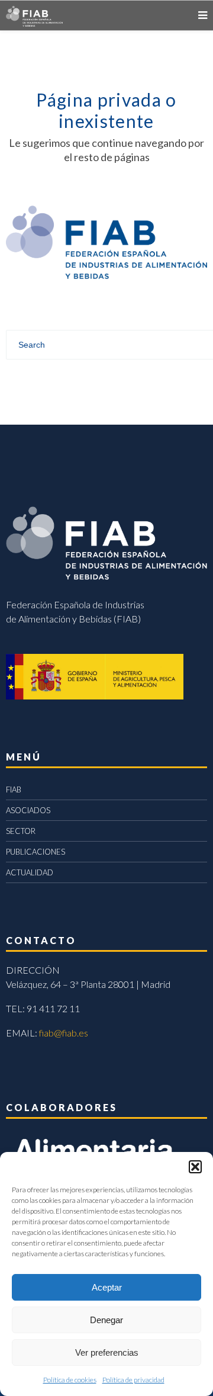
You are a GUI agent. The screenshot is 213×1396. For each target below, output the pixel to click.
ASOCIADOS (28, 810)
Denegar (106, 1320)
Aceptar (107, 1287)
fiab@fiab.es (63, 1032)
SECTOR (21, 831)
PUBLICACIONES (35, 851)
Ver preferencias (106, 1352)
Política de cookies (69, 1379)
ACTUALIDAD (29, 872)
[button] (195, 1167)
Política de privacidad (133, 1379)
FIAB (13, 789)
